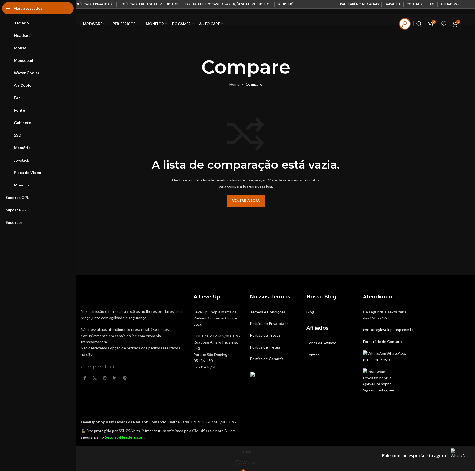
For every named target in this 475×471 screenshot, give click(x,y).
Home (234, 84)
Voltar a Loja (246, 200)
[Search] (419, 23)
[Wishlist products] (443, 23)
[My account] (404, 23)
